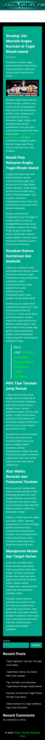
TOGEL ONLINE (12, 30)
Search (6, 641)
